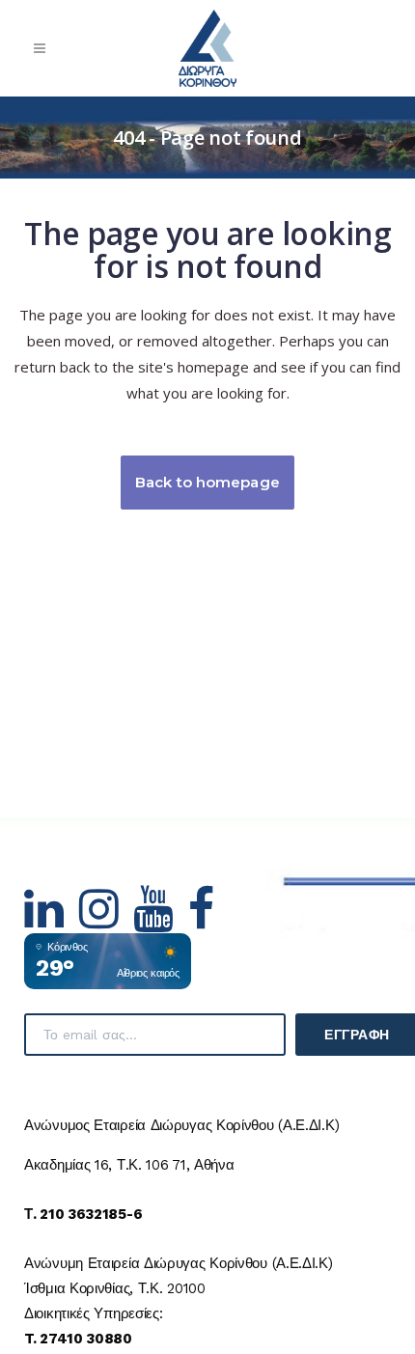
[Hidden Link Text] (51, 920)
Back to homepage (207, 482)
